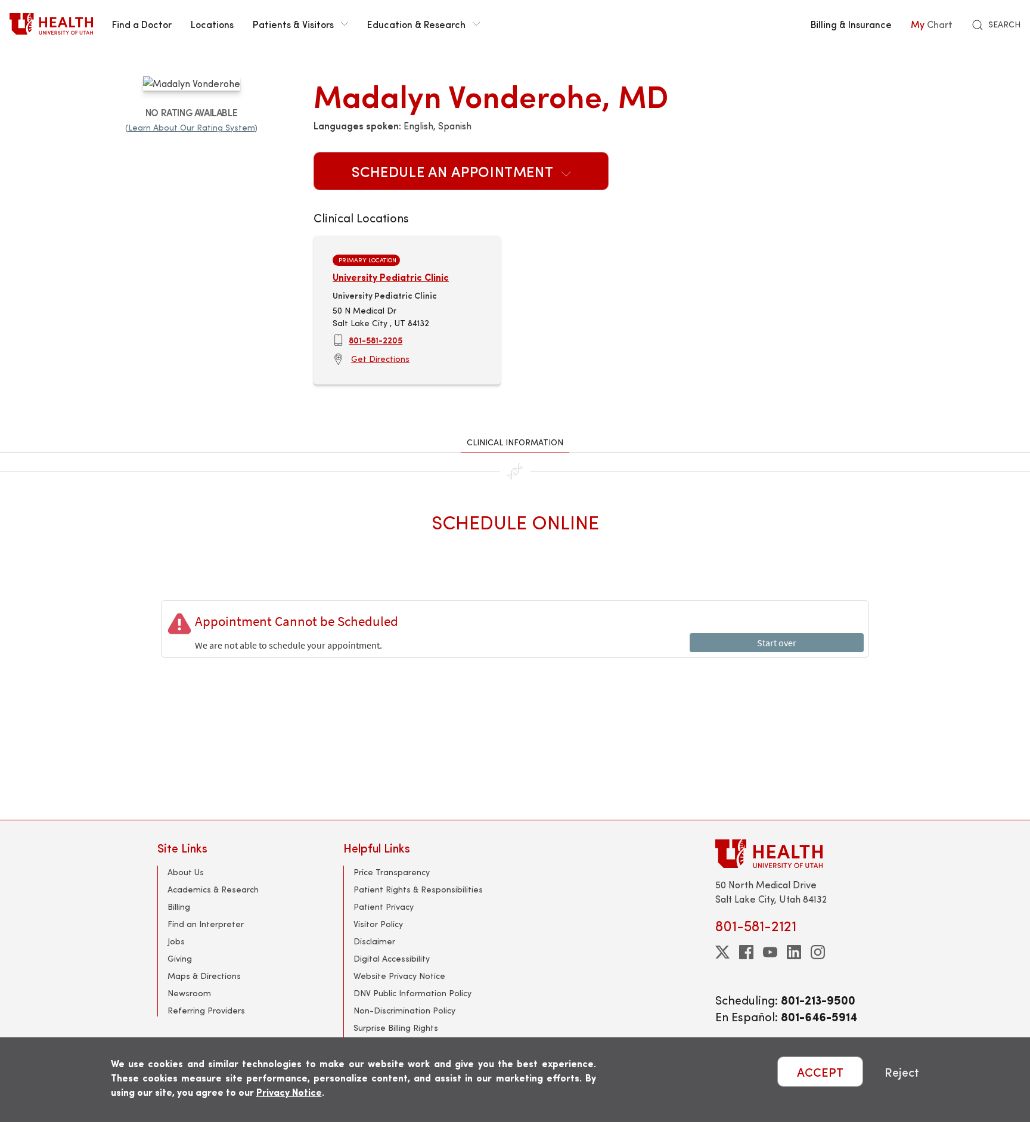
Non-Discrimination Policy (404, 1010)
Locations (212, 23)
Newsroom (189, 993)
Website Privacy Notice (399, 975)
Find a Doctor (142, 23)
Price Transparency (391, 872)
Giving (179, 958)
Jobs (176, 941)
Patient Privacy (383, 906)
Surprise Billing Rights (395, 1027)
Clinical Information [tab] (515, 442)
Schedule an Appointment (454, 171)
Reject (902, 1072)
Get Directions (380, 358)
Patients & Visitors (293, 23)
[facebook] (746, 952)
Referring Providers (206, 1010)
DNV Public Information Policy (412, 993)
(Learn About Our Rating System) (191, 127)
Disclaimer (374, 941)
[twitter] (722, 952)
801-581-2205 (375, 340)
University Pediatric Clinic (391, 277)
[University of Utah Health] (51, 24)
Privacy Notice (289, 1092)
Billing (178, 906)
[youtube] (770, 952)
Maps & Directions (204, 975)
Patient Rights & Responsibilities (418, 889)
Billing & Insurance (851, 23)
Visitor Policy (378, 923)
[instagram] (818, 952)
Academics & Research (213, 889)
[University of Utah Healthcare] (794, 853)
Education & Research (416, 23)
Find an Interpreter (205, 923)
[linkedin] (794, 952)
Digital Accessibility (391, 958)
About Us (185, 872)
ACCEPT (820, 1072)
